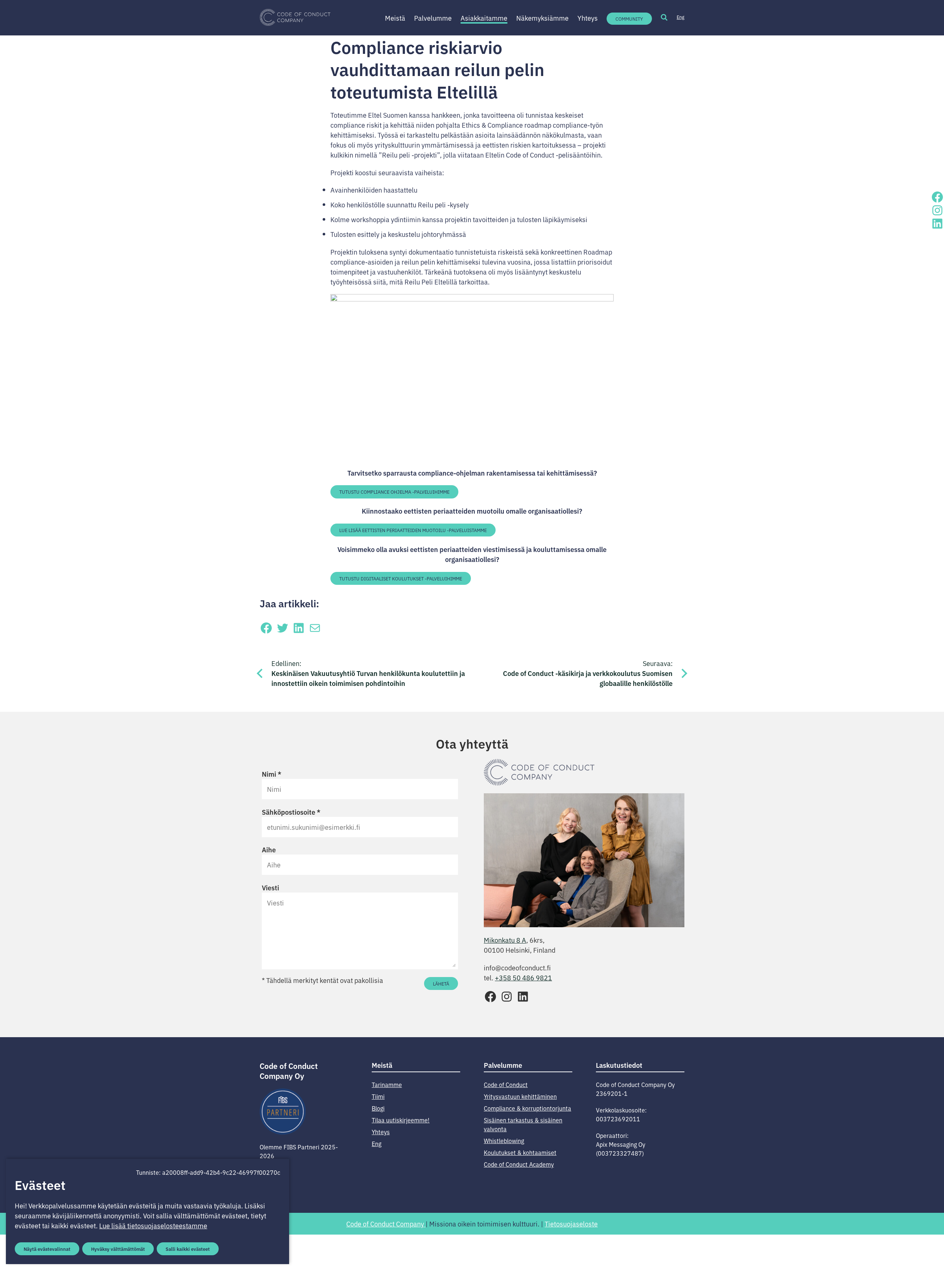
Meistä (395, 17)
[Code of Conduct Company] (295, 18)
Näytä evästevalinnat (47, 1248)
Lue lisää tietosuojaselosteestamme (153, 1225)
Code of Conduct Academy (519, 1164)
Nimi (271, 774)
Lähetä (441, 983)
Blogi (378, 1108)
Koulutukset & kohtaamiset (520, 1152)
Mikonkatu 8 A (505, 939)
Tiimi (378, 1096)
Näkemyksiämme (542, 17)
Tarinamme (387, 1084)
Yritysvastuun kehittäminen (520, 1096)
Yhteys (587, 17)
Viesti (270, 887)
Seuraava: (588, 673)
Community (629, 18)
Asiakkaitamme (484, 17)
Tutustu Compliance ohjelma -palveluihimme (394, 492)
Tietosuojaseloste (571, 1223)
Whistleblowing (504, 1140)
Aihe (269, 849)
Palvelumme (433, 17)
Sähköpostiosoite (291, 812)
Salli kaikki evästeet (188, 1248)
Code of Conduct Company (386, 1223)
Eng (680, 17)
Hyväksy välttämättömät (118, 1248)
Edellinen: (368, 673)
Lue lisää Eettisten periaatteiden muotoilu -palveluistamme (413, 530)
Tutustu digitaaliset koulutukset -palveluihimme (400, 578)
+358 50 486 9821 (523, 977)
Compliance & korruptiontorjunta (527, 1108)
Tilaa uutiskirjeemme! (401, 1120)
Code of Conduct (506, 1084)
